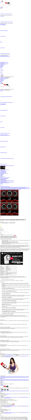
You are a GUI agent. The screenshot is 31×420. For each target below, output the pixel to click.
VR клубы (1, 174)
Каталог (1, 7)
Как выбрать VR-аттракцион (4, 63)
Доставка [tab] (5, 237)
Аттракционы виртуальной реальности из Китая (7, 180)
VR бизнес (1, 379)
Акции (1, 82)
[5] (15, 226)
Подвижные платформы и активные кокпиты (18, 376)
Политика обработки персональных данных (17, 380)
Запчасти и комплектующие (4, 178)
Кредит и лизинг (19, 379)
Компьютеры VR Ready (5, 188)
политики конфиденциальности (23, 397)
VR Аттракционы (2, 170)
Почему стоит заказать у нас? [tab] (13, 237)
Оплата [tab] (8, 237)
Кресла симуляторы (3, 104)
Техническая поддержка (25, 379)
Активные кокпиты (3, 103)
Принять (26, 419)
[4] (15, 225)
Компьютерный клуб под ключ (4, 182)
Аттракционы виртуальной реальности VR (6, 376)
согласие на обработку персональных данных (9, 397)
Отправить (2, 396)
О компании (2, 65)
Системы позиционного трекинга (5, 177)
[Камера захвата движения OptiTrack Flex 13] (9, 202)
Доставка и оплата (2, 64)
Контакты (1, 66)
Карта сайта (27, 380)
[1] (15, 223)
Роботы (1, 175)
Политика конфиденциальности (4, 390)
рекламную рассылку (8, 356)
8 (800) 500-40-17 (2, 77)
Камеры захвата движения (4, 134)
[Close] (0, 392)
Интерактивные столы (3, 181)
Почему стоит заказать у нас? (7, 380)
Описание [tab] (2, 237)
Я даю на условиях (14, 397)
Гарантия (1, 79)
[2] (15, 224)
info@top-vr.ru (2, 382)
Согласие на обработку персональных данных (15, 390)
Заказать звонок (7, 77)
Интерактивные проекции (4, 173)
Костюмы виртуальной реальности (5, 135)
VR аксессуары (2, 176)
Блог (1, 67)
